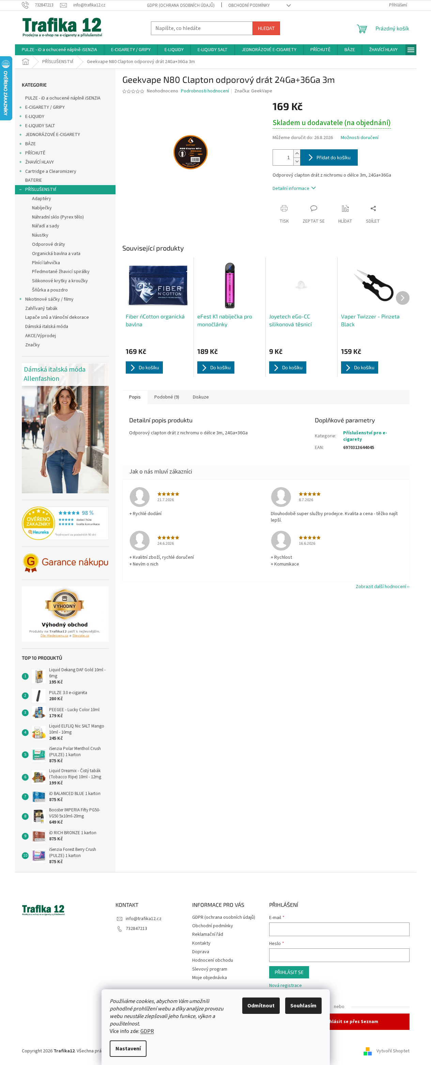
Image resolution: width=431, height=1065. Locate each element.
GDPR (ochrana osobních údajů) (181, 5)
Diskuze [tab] (201, 397)
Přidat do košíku (334, 157)
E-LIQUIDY (34, 116)
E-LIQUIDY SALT (40, 125)
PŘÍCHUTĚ (35, 153)
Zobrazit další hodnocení (381, 586)
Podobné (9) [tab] (166, 397)
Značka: (253, 91)
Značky (32, 345)
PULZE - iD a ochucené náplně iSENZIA (63, 98)
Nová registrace (285, 985)
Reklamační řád (207, 934)
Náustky (40, 235)
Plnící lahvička (46, 262)
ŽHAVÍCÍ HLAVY (39, 162)
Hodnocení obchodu (212, 960)
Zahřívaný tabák (41, 308)
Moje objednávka (209, 977)
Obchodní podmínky (249, 5)
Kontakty (201, 943)
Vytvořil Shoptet (393, 1051)
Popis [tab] (135, 397)
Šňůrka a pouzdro (50, 290)
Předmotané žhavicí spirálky (61, 271)
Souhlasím (303, 1005)
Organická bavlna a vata (56, 253)
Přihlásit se (289, 972)
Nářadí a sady (45, 226)
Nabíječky (42, 208)
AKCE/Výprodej (40, 335)
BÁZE (30, 143)
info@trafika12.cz (143, 918)
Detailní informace (291, 188)
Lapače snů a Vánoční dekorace (57, 317)
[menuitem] (59, 49)
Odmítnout (261, 1005)
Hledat (266, 28)
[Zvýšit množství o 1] (296, 154)
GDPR (147, 1031)
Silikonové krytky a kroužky (60, 281)
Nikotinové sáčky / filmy (49, 299)
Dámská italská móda (46, 326)
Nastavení (128, 1048)
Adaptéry (41, 198)
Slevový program (209, 969)
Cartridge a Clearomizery (50, 171)
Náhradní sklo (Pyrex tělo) (58, 217)
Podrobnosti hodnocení (205, 91)
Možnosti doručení (360, 138)
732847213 (136, 928)
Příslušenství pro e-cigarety (365, 436)
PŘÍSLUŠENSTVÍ (40, 189)
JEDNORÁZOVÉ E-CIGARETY (52, 134)
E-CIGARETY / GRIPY (45, 107)
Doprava (200, 951)
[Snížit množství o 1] (296, 161)
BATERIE (33, 180)
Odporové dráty (48, 244)
